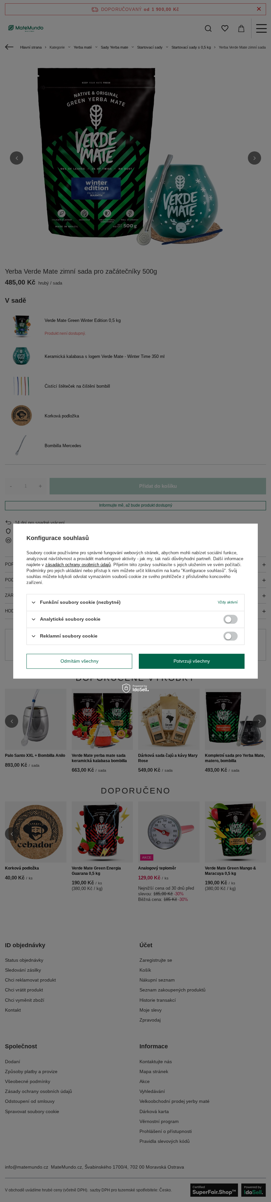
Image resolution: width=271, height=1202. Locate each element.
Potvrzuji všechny (192, 661)
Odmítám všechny (79, 661)
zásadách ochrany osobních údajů (78, 564)
